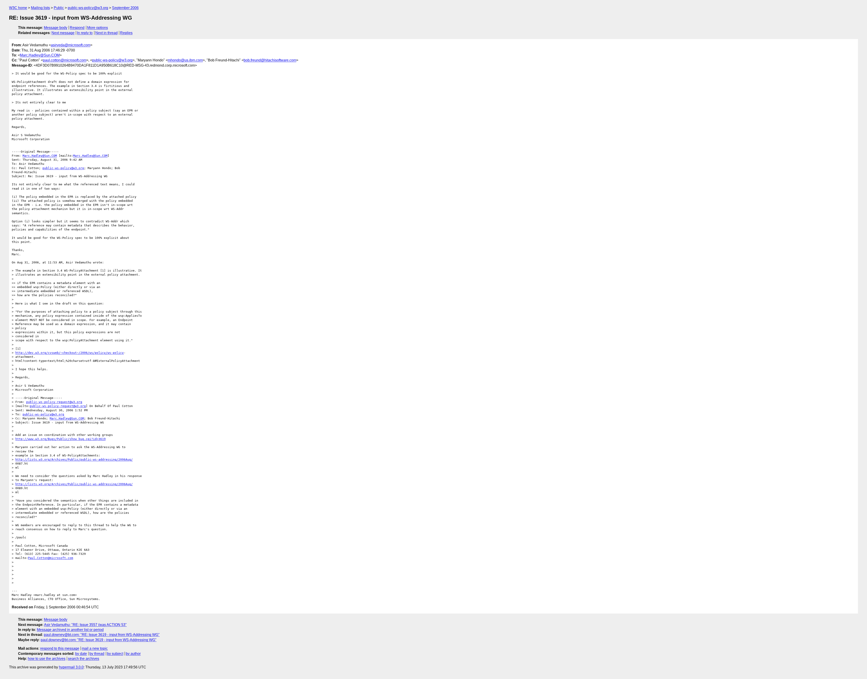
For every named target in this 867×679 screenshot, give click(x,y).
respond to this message (59, 648)
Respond (77, 28)
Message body (55, 28)
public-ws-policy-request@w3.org (54, 402)
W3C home (18, 8)
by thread (96, 654)
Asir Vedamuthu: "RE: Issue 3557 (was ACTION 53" (85, 625)
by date (81, 654)
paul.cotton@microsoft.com (64, 60)
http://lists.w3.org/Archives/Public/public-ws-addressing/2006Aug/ (74, 459)
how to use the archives (46, 658)
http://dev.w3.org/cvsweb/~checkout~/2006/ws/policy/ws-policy (69, 352)
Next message (63, 33)
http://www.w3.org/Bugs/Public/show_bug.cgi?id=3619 (60, 439)
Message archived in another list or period (70, 630)
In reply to (85, 33)
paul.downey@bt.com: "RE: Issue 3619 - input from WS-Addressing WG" (102, 635)
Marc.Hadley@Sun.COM (40, 55)
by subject (115, 654)
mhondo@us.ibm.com (185, 60)
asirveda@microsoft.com (70, 45)
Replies (126, 33)
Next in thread (106, 33)
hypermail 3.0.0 (71, 667)
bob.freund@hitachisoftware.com (270, 60)
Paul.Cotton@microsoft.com (50, 558)
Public (59, 8)
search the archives (83, 658)
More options (97, 28)
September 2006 (125, 8)
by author (133, 654)
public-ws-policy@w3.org (88, 8)
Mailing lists (40, 8)
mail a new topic (95, 648)
